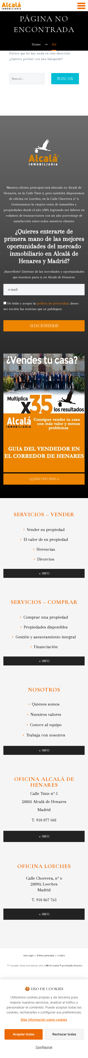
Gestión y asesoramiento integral (46, 637)
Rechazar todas (64, 1034)
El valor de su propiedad (46, 539)
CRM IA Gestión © (52, 965)
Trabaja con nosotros (45, 735)
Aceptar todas (24, 1034)
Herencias (46, 549)
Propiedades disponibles (46, 627)
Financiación (46, 646)
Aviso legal (28, 955)
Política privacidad (45, 955)
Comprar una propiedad (45, 617)
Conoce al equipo (46, 724)
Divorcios (45, 559)
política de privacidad (53, 303)
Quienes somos (46, 704)
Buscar (65, 78)
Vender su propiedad (46, 529)
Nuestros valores (45, 714)
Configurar (44, 1047)
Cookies (61, 955)
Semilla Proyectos (74, 965)
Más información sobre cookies (44, 1019)
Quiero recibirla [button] (44, 479)
